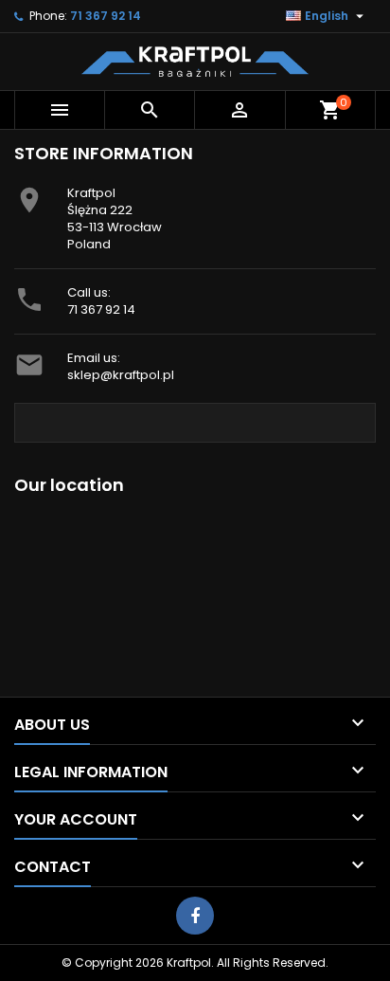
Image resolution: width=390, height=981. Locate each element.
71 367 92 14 (101, 309)
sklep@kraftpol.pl (120, 375)
